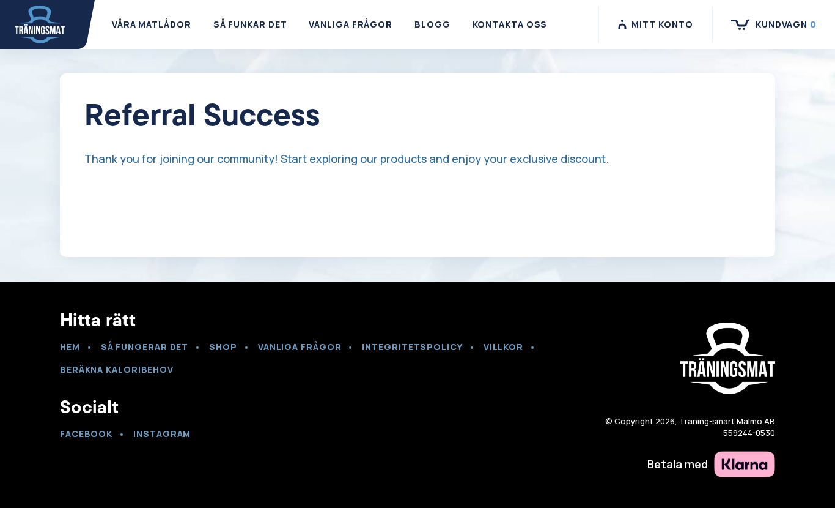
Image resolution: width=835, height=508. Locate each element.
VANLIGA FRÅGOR (300, 347)
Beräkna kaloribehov (117, 369)
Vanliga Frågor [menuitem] (350, 24)
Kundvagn (786, 24)
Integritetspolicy (412, 347)
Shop (223, 347)
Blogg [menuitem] (432, 24)
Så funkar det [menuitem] (250, 24)
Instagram (162, 433)
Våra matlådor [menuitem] (151, 24)
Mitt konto (662, 24)
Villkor (503, 347)
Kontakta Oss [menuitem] (510, 24)
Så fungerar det (145, 347)
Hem (70, 347)
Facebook (86, 433)
